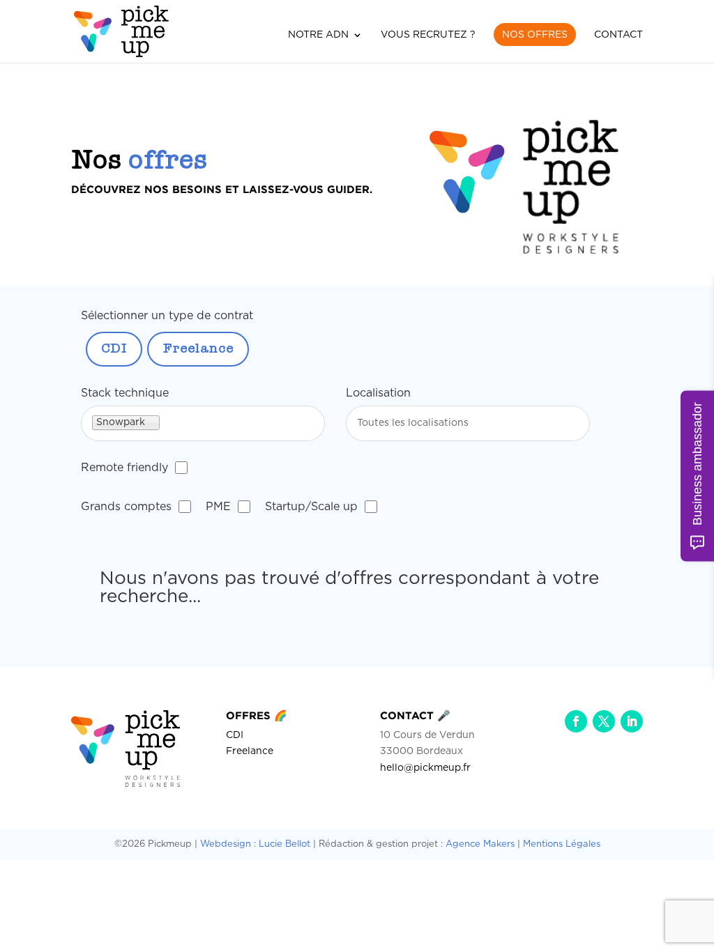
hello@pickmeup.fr (425, 768)
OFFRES (256, 715)
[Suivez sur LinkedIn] (632, 721)
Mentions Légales (561, 844)
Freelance (198, 349)
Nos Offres (535, 35)
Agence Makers (480, 844)
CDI (114, 349)
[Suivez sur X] (604, 721)
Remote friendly (124, 467)
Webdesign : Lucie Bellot (255, 844)
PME (218, 506)
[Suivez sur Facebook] (576, 721)
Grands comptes (126, 506)
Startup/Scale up (311, 506)
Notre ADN (318, 35)
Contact (618, 35)
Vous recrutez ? (428, 35)
